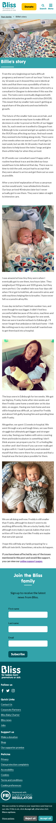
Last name (13, 623)
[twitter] (8, 690)
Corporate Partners (11, 709)
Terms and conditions (12, 780)
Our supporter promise (12, 747)
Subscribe (18, 654)
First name (13, 608)
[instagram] (13, 690)
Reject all (30, 818)
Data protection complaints (15, 764)
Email (11, 637)
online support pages (31, 561)
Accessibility (7, 769)
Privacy (4, 759)
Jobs (3, 725)
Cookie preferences (11, 785)
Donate (29, 6)
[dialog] (28, 813)
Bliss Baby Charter (10, 715)
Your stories (6, 16)
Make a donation (9, 737)
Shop (3, 742)
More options (8, 818)
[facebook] (2, 690)
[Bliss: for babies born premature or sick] (9, 7)
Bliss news (6, 720)
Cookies (5, 775)
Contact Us (6, 704)
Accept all (45, 818)
